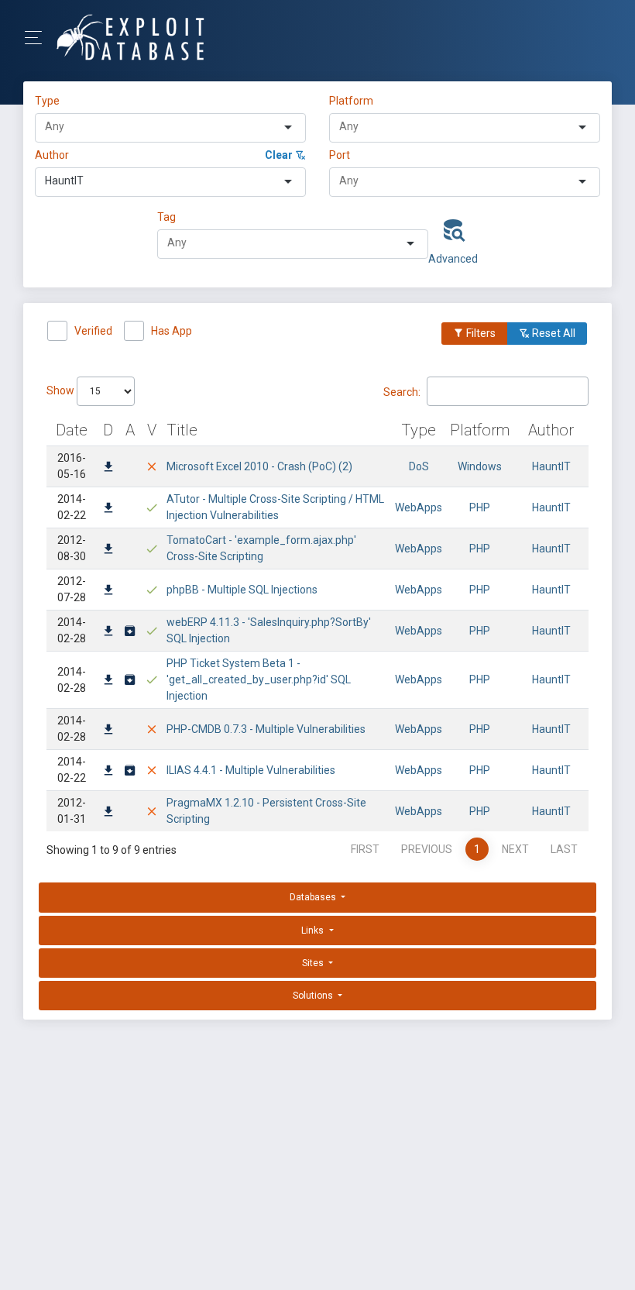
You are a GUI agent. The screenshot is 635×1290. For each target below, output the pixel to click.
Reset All (552, 333)
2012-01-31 (71, 810)
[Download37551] (108, 591)
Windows (480, 466)
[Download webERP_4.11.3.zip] (130, 632)
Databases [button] (314, 897)
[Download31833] (108, 771)
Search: (401, 391)
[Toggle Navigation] (38, 37)
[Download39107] (108, 509)
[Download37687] (108, 550)
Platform (351, 101)
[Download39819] (108, 468)
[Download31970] (108, 730)
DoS (419, 466)
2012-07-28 (71, 589)
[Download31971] (108, 681)
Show (61, 390)
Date (72, 430)
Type (49, 101)
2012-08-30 (71, 548)
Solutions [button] (314, 995)
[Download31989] (108, 632)
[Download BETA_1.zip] (130, 681)
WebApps (418, 507)
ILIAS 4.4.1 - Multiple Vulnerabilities (250, 770)
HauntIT (551, 466)
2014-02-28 (71, 630)
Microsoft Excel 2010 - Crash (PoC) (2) (259, 466)
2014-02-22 (71, 507)
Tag (166, 217)
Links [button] (313, 930)
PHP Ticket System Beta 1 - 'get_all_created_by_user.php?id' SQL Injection (258, 679)
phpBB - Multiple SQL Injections (242, 589)
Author (52, 155)
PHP (479, 507)
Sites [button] (314, 963)
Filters (480, 333)
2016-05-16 (71, 466)
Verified (93, 331)
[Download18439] (108, 813)
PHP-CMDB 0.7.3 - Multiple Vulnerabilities (266, 729)
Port (339, 155)
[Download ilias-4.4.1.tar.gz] (130, 771)
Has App (171, 331)
